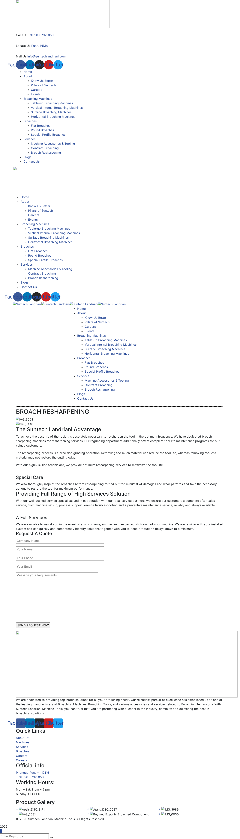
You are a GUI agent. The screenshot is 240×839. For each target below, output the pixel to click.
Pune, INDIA (39, 46)
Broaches (22, 751)
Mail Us (21, 56)
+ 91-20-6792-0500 (41, 35)
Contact (21, 756)
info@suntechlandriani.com (46, 56)
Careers (21, 760)
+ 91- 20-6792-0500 (31, 777)
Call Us (21, 35)
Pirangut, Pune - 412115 (32, 772)
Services (22, 747)
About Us (22, 738)
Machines (22, 742)
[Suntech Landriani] (27, 304)
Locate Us (23, 46)
